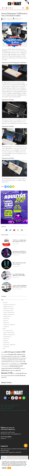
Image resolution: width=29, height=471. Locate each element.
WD (23, 375)
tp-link (19, 375)
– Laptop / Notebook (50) (8, 312)
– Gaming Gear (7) (7, 316)
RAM (14, 370)
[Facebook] (5, 186)
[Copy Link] (13, 186)
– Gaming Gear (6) (7, 336)
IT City (3, 366)
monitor (11, 368)
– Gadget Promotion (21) (8, 308)
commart (12, 354)
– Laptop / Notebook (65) (8, 332)
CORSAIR (21, 361)
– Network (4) (6, 322)
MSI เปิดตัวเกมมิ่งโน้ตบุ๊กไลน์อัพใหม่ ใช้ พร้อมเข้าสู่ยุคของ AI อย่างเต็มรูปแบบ (19, 253)
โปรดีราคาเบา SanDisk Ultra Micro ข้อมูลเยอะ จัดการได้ (19, 240)
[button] (23, 8)
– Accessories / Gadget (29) (9, 324)
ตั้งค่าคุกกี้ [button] (4, 468)
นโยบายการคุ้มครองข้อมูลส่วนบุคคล (11, 405)
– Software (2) (6, 326)
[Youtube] (6, 8)
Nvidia (4, 370)
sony (10, 375)
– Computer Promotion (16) (9, 304)
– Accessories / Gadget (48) (9, 344)
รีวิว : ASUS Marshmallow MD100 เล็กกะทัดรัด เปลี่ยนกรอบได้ (19, 275)
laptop (13, 366)
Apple (14, 352)
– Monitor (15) (6, 338)
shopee (5, 375)
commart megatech (8, 359)
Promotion (5, 302)
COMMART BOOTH (17, 356)
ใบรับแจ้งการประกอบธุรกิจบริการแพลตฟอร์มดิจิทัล (14, 410)
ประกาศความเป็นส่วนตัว (8, 407)
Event (4, 348)
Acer (2, 352)
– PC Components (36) (8, 310)
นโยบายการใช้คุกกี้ (6, 408)
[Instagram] (8, 8)
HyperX (19, 363)
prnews (10, 370)
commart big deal (8, 356)
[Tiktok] (12, 8)
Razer (18, 370)
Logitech (4, 368)
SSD (14, 375)
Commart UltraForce (6, 361)
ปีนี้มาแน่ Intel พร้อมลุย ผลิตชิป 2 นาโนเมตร (19, 263)
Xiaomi (3, 377)
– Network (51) (6, 342)
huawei (13, 363)
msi (17, 368)
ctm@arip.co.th (10, 438)
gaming (5, 363)
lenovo (19, 366)
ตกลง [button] (9, 468)
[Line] (10, 8)
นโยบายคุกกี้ (23, 465)
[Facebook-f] (2, 8)
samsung (19, 373)
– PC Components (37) (8, 330)
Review (4, 328)
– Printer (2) (5, 320)
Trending (21, 18)
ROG (14, 373)
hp (9, 363)
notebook (22, 368)
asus (21, 352)
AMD (7, 352)
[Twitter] (8, 186)
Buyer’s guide (4, 354)
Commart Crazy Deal (13, 358)
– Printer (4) (5, 340)
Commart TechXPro (19, 359)
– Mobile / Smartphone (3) (8, 314)
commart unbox (15, 361)
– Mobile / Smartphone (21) (9, 334)
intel (24, 364)
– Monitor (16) (6, 318)
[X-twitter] (4, 8)
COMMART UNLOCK (11, 19)
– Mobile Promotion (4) (8, 306)
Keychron (18, 19)
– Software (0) (6, 346)
